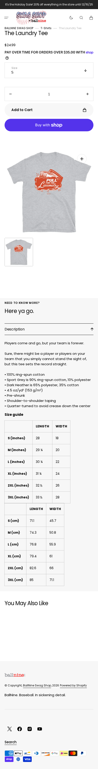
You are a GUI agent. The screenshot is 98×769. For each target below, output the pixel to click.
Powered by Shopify (73, 685)
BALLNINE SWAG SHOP (19, 28)
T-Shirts (46, 28)
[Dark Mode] (71, 18)
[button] (6, 18)
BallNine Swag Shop (37, 685)
